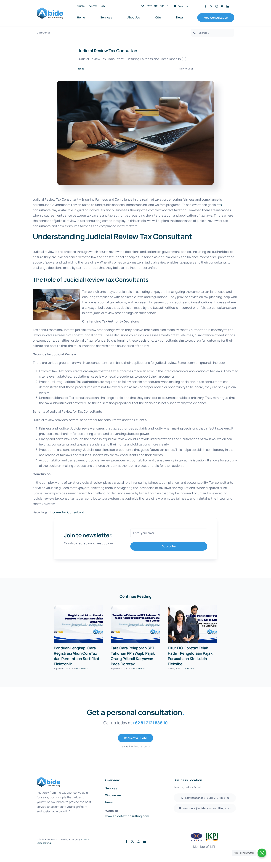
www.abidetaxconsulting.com (127, 816)
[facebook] (206, 6)
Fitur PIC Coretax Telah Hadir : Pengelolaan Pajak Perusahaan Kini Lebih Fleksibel (190, 655)
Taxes (81, 68)
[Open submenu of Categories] (51, 33)
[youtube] (222, 6)
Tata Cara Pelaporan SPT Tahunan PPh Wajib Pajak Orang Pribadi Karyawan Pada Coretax (133, 655)
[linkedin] (227, 6)
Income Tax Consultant (67, 512)
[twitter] (211, 6)
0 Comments (81, 668)
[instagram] (216, 6)
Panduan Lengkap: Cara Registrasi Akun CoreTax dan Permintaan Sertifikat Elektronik (76, 655)
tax (219, 205)
